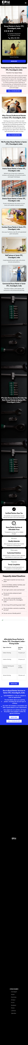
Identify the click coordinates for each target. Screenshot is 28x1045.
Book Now (14, 61)
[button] (25, 3)
